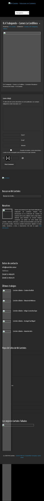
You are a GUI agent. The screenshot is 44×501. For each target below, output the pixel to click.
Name (23, 135)
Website (23, 145)
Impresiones (8, 382)
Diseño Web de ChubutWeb (23, 455)
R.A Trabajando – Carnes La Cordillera (20, 23)
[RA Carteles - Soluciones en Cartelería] (22, 3)
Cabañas (7, 360)
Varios (6, 392)
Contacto (5, 411)
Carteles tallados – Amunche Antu (22, 331)
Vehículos (7, 396)
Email (22, 140)
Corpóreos (8, 363)
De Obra (7, 367)
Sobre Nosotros (7, 403)
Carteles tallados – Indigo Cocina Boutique (25, 311)
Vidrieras (7, 400)
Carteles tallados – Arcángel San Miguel (24, 321)
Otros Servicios (7, 378)
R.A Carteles (12, 26)
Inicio (4, 352)
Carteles (26, 26)
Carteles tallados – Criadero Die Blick (23, 290)
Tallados (5, 28)
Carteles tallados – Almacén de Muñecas (24, 301)
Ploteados (7, 389)
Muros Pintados (9, 385)
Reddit (22, 7)
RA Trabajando (33, 26)
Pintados (7, 371)
